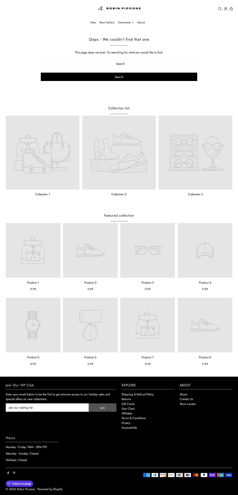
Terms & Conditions (134, 418)
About (183, 394)
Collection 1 (42, 194)
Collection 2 (118, 194)
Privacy (126, 423)
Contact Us (186, 399)
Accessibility (129, 428)
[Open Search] (219, 8)
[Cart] (231, 8)
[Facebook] (8, 473)
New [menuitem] (93, 22)
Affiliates (127, 413)
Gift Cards (128, 404)
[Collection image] (42, 153)
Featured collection (119, 215)
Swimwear (124, 22)
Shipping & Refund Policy (137, 394)
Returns (126, 399)
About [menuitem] (141, 22)
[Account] (225, 8)
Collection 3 (195, 194)
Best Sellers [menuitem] (107, 22)
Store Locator (188, 404)
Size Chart (128, 409)
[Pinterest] (14, 473)
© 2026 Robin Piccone (20, 489)
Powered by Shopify (49, 489)
